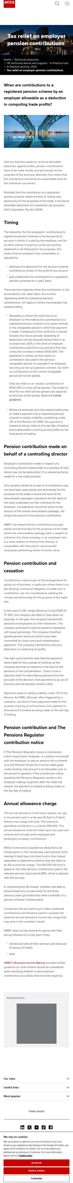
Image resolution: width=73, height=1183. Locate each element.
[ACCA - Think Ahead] (9, 7)
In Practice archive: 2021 (22, 67)
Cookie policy (25, 1155)
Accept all (36, 1162)
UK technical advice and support (27, 63)
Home (7, 59)
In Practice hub (59, 63)
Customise (36, 1178)
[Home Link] (36, 1111)
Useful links (11, 1087)
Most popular (12, 1096)
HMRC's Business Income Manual (25, 963)
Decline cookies (37, 1170)
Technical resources (26, 59)
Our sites (9, 1079)
